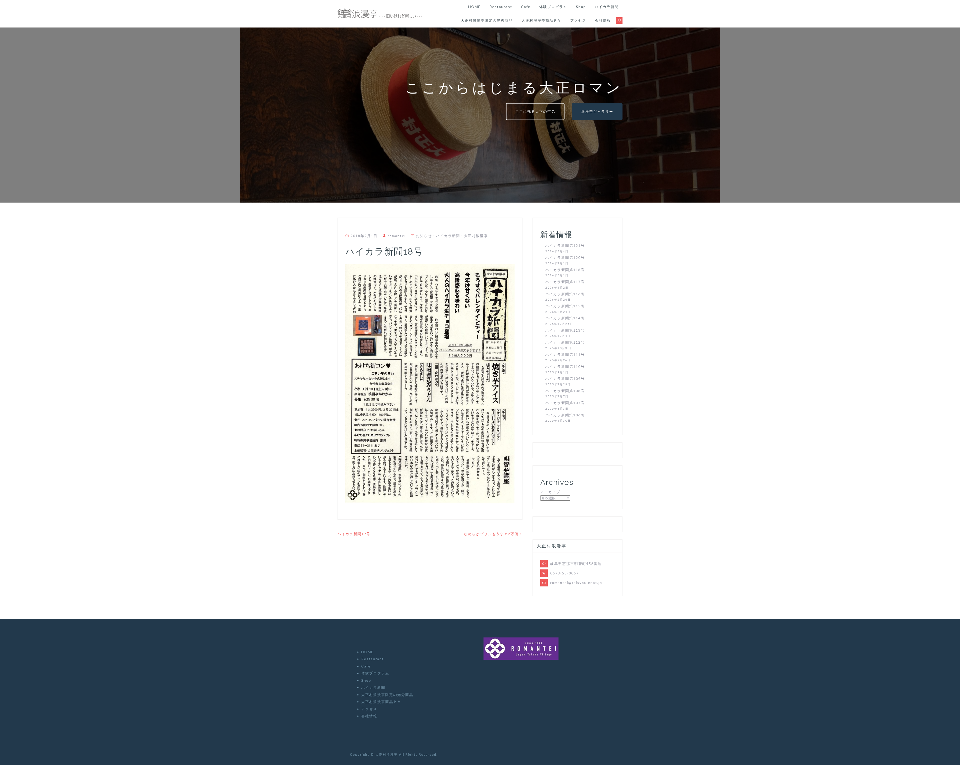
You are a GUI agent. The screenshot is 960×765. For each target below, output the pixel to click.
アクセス (578, 20)
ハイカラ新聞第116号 (565, 294)
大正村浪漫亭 (476, 236)
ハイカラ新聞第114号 (565, 318)
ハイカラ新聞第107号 (565, 403)
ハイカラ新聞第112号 (565, 342)
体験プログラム (553, 7)
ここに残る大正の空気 (535, 111)
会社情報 (603, 20)
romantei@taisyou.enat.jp (576, 582)
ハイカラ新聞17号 (354, 534)
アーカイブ (550, 492)
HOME (474, 7)
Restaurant (501, 7)
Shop (581, 7)
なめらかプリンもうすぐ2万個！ (493, 534)
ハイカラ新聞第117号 (565, 282)
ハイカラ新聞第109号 (565, 378)
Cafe (525, 7)
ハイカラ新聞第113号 (565, 330)
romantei (397, 236)
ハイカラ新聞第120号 (565, 257)
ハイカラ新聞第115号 (565, 306)
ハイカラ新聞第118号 (565, 270)
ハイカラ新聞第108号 (565, 391)
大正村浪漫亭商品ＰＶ (542, 20)
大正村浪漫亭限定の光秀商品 (487, 20)
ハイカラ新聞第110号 (565, 366)
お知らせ (424, 236)
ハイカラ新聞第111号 (565, 354)
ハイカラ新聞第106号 (565, 415)
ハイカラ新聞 (607, 7)
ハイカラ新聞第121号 (565, 245)
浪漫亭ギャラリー (597, 111)
